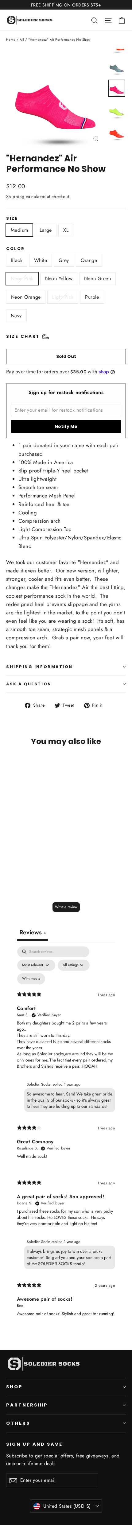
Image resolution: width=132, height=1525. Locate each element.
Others (18, 1423)
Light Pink (62, 297)
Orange (89, 260)
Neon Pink (22, 278)
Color (15, 248)
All (22, 39)
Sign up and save (34, 1444)
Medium (19, 230)
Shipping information (39, 666)
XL (65, 230)
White (40, 260)
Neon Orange (26, 297)
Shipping (15, 196)
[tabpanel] (66, 1137)
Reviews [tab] (32, 932)
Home (11, 39)
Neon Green (97, 278)
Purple (92, 297)
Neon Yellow (58, 278)
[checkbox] (31, 978)
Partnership (27, 1405)
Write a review (66, 907)
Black (16, 260)
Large (46, 230)
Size (12, 218)
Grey (64, 260)
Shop (14, 1387)
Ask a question (29, 684)
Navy (16, 315)
